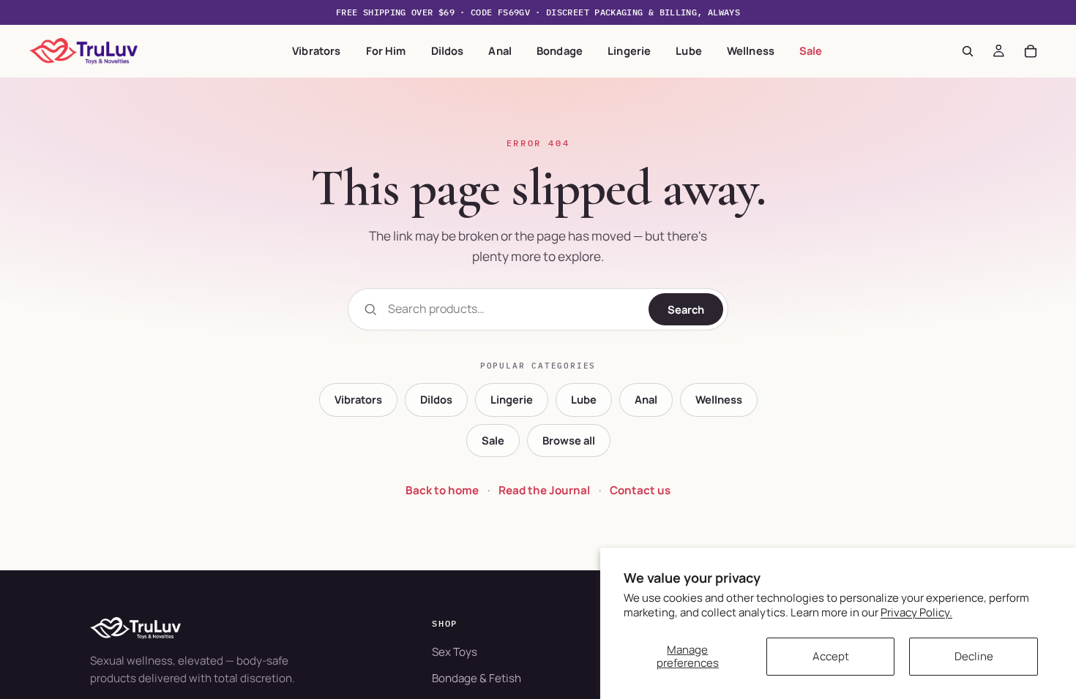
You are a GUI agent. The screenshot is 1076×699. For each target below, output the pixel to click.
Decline (973, 656)
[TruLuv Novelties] (239, 628)
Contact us (640, 490)
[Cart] (1031, 51)
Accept (830, 656)
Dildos (447, 50)
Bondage (560, 50)
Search (686, 309)
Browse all (568, 440)
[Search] (968, 51)
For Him (386, 50)
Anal (500, 50)
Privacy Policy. (916, 612)
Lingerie (629, 50)
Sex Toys (454, 652)
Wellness (750, 50)
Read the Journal (544, 490)
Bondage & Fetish (476, 678)
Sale (811, 50)
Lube (689, 50)
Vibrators (316, 50)
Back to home (442, 490)
